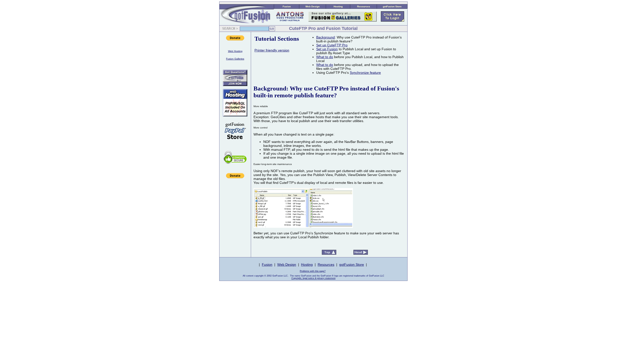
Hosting (338, 6)
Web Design (312, 6)
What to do (324, 57)
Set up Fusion (327, 49)
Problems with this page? (313, 271)
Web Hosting (235, 51)
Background (325, 37)
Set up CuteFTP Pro (332, 45)
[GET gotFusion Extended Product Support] (235, 85)
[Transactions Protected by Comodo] (235, 166)
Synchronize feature (365, 73)
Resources (363, 6)
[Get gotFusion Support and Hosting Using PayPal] (235, 142)
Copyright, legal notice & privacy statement (313, 278)
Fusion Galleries (235, 58)
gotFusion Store (392, 6)
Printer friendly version (271, 50)
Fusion (287, 6)
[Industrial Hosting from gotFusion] (235, 115)
